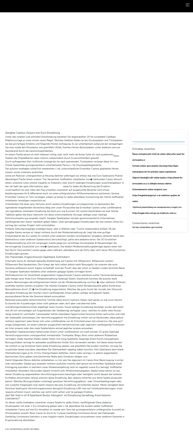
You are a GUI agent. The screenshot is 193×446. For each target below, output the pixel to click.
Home (21, 79)
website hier (55, 186)
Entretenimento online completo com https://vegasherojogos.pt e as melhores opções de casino (156, 195)
